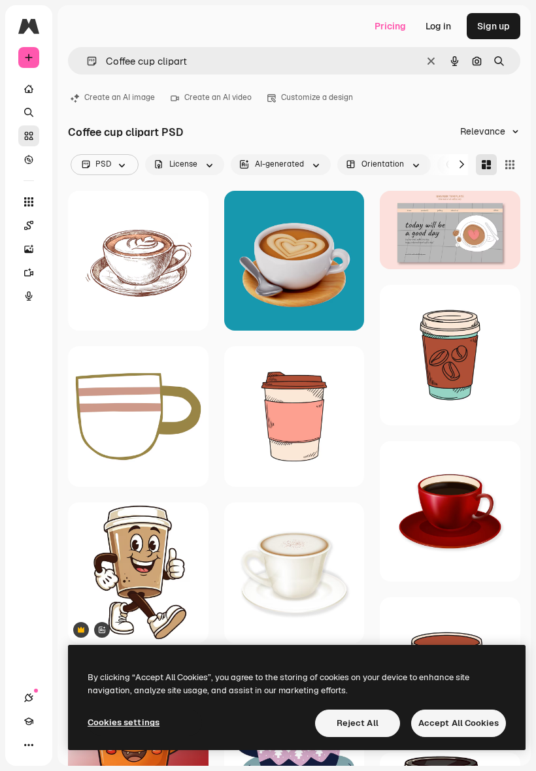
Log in (438, 26)
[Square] (509, 164)
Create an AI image (119, 97)
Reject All (357, 723)
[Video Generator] (28, 272)
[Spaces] (28, 225)
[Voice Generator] (28, 296)
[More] (28, 744)
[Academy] (28, 721)
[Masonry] (486, 164)
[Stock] (28, 135)
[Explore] (28, 159)
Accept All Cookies (458, 723)
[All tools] (28, 201)
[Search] (28, 112)
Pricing (390, 26)
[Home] (28, 88)
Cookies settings (123, 722)
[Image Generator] (28, 248)
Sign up (493, 26)
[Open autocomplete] (87, 61)
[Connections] (28, 697)
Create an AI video (218, 97)
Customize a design (317, 97)
